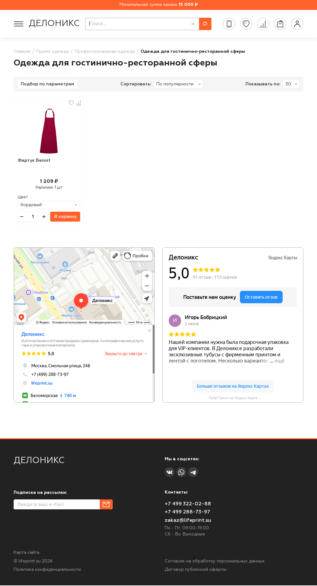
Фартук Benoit (34, 160)
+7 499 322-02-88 (188, 504)
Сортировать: (135, 84)
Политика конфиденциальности (47, 569)
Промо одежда (52, 51)
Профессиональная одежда (105, 51)
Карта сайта (26, 552)
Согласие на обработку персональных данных (215, 561)
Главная (22, 51)
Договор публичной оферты (195, 569)
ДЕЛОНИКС (54, 23)
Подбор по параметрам (47, 84)
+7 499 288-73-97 (187, 512)
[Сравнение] (263, 24)
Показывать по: (262, 84)
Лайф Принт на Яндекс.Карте (233, 398)
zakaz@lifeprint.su (188, 520)
